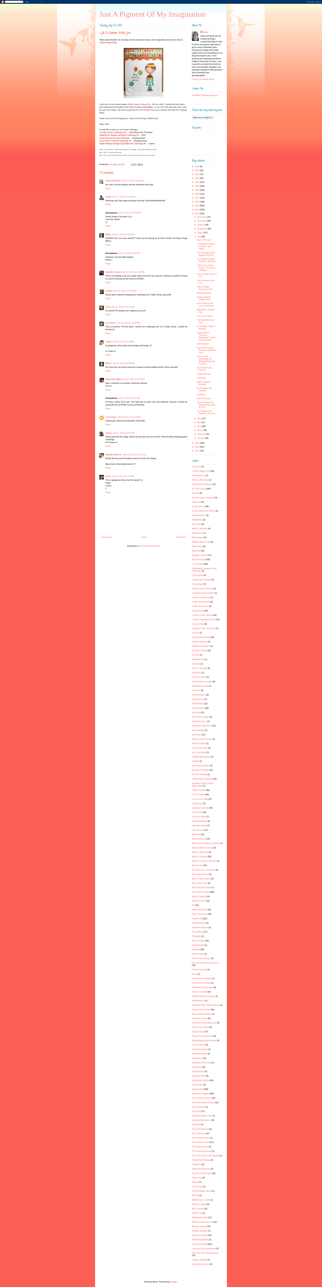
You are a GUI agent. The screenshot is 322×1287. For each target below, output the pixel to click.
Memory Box (197, 865)
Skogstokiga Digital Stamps (204, 1040)
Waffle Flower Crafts (201, 1200)
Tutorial (195, 1182)
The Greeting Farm (200, 1142)
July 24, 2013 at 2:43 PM (123, 342)
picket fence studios (200, 1264)
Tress (108, 307)
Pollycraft (196, 949)
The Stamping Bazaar (201, 1151)
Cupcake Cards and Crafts (203, 628)
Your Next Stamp (199, 1244)
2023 (197, 174)
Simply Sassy (198, 1032)
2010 (197, 451)
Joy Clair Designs (200, 748)
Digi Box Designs (199, 642)
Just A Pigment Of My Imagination (152, 14)
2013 (197, 213)
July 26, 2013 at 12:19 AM (128, 417)
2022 (197, 178)
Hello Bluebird (198, 708)
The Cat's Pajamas (200, 1129)
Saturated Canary (200, 1018)
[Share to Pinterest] (141, 164)
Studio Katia (197, 1085)
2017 (197, 198)
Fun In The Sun (204, 240)
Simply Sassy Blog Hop (202, 1036)
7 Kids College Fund (201, 471)
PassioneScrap (199, 923)
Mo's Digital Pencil (200, 874)
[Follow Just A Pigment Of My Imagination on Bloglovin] (203, 119)
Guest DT (196, 690)
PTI (193, 905)
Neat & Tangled (199, 896)
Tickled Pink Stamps (201, 1160)
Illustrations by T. (199, 721)
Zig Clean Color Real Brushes (205, 1253)
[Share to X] (137, 164)
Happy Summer (204, 374)
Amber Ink (196, 502)
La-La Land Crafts (200, 799)
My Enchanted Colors (201, 887)
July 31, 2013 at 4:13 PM (123, 476)
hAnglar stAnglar (199, 1260)
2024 (197, 170)
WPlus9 (195, 1195)
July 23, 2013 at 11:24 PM (133, 272)
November (202, 221)
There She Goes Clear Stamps (205, 1156)
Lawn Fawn (197, 812)
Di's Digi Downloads (201, 637)
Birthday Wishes (204, 293)
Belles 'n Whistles (200, 529)
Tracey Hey (197, 1178)
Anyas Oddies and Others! (203, 511)
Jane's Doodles (199, 743)
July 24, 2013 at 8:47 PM (133, 379)
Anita (205, 32)
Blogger (173, 1282)
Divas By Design (199, 650)
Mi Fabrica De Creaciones (203, 870)
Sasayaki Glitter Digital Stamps (205, 1005)
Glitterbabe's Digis (200, 686)
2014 (197, 210)
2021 (197, 182)
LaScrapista (197, 803)
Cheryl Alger (197, 584)
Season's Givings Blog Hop (204, 1023)
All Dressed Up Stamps (202, 484)
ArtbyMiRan (197, 520)
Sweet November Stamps (203, 1102)
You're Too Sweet (204, 316)
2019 (197, 190)
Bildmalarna (197, 533)
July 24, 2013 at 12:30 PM (128, 323)
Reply (108, 188)
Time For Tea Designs (201, 1173)
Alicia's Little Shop (200, 480)
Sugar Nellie (197, 1089)
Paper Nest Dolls (199, 910)
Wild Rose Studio (199, 1235)
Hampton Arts (198, 699)
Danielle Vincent (113, 272)
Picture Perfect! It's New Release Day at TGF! (206, 404)
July (199, 237)
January (201, 438)
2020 (197, 186)
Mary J (108, 363)
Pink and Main (198, 941)
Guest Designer (199, 695)
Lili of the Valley (199, 817)
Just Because (203, 344)
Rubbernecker (198, 1001)
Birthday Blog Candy (201, 542)
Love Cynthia (198, 830)
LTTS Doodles (198, 794)
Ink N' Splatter (198, 730)
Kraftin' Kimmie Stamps (202, 779)
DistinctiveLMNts (113, 379)
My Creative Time (199, 883)
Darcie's (195, 633)
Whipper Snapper (200, 1231)
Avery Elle (196, 524)
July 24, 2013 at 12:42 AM (122, 307)
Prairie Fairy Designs (201, 958)
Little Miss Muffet (199, 826)
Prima (194, 974)
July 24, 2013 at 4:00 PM (123, 363)
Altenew (195, 493)
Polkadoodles (198, 945)
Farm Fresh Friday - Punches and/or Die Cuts (206, 350)
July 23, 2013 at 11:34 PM (124, 291)
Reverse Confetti (199, 992)
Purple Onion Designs (202, 978)
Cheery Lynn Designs (201, 580)
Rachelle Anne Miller (201, 983)
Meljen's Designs (199, 856)
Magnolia (196, 834)
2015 (197, 206)
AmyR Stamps (198, 506)
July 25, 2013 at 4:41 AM (129, 398)
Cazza (108, 476)
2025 (197, 166)
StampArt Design (199, 1054)
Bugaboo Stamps (199, 555)
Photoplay (196, 936)
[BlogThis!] (134, 164)
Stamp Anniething (200, 1049)
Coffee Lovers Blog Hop (202, 589)
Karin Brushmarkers (201, 766)
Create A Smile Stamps (202, 615)
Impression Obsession (202, 726)
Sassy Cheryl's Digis (201, 1009)
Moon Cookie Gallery (201, 879)
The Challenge (198, 1133)
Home (144, 537)
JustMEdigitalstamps (201, 757)
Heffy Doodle (198, 704)
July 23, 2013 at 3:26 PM (129, 253)
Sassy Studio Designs (202, 1014)
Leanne (109, 291)
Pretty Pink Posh (199, 970)
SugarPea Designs (200, 1094)
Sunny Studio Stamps (201, 1098)
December (202, 217)
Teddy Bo (196, 1124)
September (202, 229)
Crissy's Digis (198, 624)
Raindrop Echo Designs (202, 987)
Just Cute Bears (199, 752)
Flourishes (196, 673)
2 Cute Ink (196, 466)
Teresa (108, 433)
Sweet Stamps (198, 1107)
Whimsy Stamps (199, 1226)
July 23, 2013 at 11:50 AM (132, 181)
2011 (197, 447)
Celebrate (201, 378)
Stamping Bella (199, 1076)
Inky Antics (196, 735)
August (200, 233)
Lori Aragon (111, 417)
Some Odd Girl (198, 1045)
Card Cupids (197, 575)
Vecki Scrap (197, 1186)
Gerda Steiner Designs (202, 681)
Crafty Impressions (200, 606)
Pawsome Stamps (200, 927)
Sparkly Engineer (113, 455)
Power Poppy (198, 954)
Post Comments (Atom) (149, 546)
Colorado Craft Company (203, 593)
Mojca (108, 234)
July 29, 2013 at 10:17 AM (134, 455)
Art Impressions (199, 515)
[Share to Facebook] (139, 164)
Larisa (108, 197)
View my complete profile (203, 79)
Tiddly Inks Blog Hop (201, 1169)
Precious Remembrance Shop (205, 963)
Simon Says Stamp (200, 1027)
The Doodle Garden (201, 1138)
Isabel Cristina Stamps (202, 739)
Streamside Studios (200, 1080)
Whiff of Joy (197, 1213)
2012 (197, 443)
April (199, 426)
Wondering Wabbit (200, 1240)
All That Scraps (199, 489)
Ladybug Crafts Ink (200, 808)
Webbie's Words (199, 1204)
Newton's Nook (198, 901)
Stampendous (198, 1071)
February (201, 434)
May (199, 422)
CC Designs (197, 564)
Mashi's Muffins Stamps (202, 848)
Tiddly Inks (196, 1164)
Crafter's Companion (201, 597)
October (201, 225)
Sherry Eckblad (112, 181)
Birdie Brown (197, 537)
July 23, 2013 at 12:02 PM (129, 213)
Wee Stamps (197, 1209)
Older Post (181, 537)
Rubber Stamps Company (203, 996)
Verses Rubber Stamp (201, 1191)
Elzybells (196, 664)
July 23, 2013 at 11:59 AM (123, 197)
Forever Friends (199, 677)
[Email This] (132, 164)
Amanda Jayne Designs (202, 498)
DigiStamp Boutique (201, 646)
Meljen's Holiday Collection (204, 861)
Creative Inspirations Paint (203, 619)
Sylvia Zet (196, 1111)
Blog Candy (197, 546)
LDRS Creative (198, 790)
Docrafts (195, 655)
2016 (197, 202)
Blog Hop (196, 551)
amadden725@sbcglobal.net (205, 95)
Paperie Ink (197, 919)
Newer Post (106, 537)
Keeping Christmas (200, 770)
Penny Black (197, 932)
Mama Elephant (199, 839)
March (200, 430)
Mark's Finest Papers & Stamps (206, 843)
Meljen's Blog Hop (200, 852)
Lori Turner (110, 323)
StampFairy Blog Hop (201, 1063)
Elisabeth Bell (198, 659)
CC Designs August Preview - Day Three (205, 246)
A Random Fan (198, 475)
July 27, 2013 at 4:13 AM (123, 433)
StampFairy (197, 1058)
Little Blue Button (199, 821)
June (199, 418)
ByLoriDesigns (198, 559)
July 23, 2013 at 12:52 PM (123, 234)
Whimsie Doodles (200, 1217)
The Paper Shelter (200, 1147)
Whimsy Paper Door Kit (202, 1222)
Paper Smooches (199, 914)
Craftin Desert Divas (201, 602)
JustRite (195, 761)
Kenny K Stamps (199, 774)
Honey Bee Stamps (200, 717)
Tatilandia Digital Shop (202, 1116)
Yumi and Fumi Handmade (204, 1248)
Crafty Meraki (198, 611)
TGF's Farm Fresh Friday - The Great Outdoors (206, 267)
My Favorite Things (200, 892)
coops (108, 342)
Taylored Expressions (201, 1120)
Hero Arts (196, 712)
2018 (197, 194)
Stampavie (196, 1067)
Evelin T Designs (199, 668)
